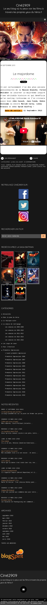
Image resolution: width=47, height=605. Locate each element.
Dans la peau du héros (11, 317)
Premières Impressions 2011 (15, 372)
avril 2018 (6, 539)
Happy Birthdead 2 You (10, 480)
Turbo (29, 59)
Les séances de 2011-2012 (14, 333)
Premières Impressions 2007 (15, 360)
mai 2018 (5, 536)
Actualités (7, 314)
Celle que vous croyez (9, 421)
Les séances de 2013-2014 (14, 337)
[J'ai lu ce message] (45, 600)
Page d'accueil (18, 59)
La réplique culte (9, 321)
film (13, 165)
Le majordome (23, 74)
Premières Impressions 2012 (15, 376)
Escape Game (6, 500)
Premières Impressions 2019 (15, 395)
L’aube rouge (5, 59)
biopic (24, 165)
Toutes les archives (8, 543)
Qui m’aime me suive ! (9, 451)
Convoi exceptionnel (9, 471)
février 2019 (7, 521)
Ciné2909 (23, 5)
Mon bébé (5, 441)
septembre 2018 (7, 531)
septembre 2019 (7, 515)
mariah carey (26, 166)
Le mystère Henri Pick (9, 431)
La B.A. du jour (17, 162)
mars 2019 (5, 518)
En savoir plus (36, 603)
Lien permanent (10, 158)
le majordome (32, 165)
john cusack (37, 166)
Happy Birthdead (7, 490)
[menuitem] (6, 59)
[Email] (23, 589)
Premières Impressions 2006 (15, 356)
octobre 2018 (7, 528)
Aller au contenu (10, 4)
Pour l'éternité (9, 347)
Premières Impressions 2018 (15, 392)
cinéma (8, 165)
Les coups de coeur (10, 343)
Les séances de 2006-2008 (14, 327)
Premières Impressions (11, 350)
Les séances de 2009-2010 (14, 330)
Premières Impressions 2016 (15, 389)
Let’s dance (5, 461)
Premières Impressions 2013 (15, 379)
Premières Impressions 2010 (15, 369)
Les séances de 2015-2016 (14, 340)
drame (18, 165)
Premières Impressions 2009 (15, 366)
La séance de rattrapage (12, 324)
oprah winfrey (14, 166)
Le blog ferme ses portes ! (11, 412)
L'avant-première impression (15, 353)
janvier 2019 (7, 523)
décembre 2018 (7, 526)
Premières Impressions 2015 (15, 385)
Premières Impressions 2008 (15, 363)
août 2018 (5, 534)
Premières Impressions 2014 (15, 382)
